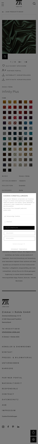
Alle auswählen (12, 228)
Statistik (9, 222)
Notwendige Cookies (13, 216)
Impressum (14, 249)
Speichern (10, 238)
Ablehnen (9, 233)
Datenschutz (23, 249)
